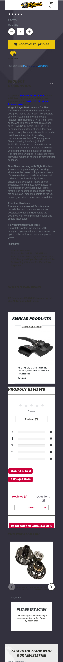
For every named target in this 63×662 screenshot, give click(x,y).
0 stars (31, 411)
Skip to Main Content (31, 327)
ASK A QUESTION (21, 479)
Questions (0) (43, 498)
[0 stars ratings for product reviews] (31, 405)
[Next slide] (51, 587)
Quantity (13, 25)
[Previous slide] (11, 587)
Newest (31, 507)
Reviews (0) (31, 419)
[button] (15, 14)
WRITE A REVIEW (21, 471)
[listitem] (35, 354)
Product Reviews (26, 389)
